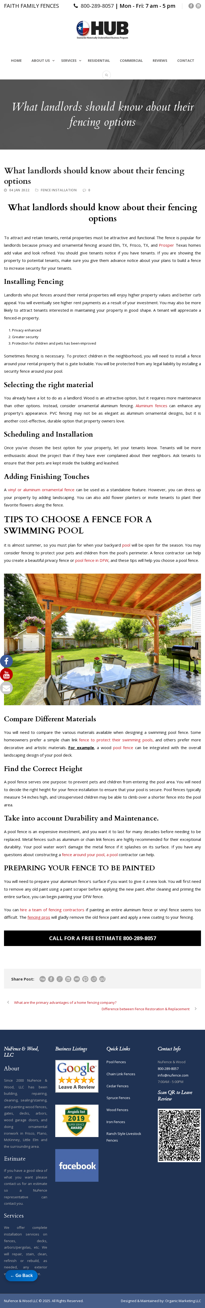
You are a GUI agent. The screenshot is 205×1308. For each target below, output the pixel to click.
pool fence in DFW (91, 560)
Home (16, 60)
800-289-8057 (97, 5)
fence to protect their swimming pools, (116, 739)
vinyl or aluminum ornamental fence (41, 489)
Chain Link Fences (121, 1073)
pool (126, 545)
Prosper (166, 245)
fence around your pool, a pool (90, 854)
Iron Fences (116, 1121)
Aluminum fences (151, 405)
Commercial (131, 60)
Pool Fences (116, 1061)
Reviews (160, 60)
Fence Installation (59, 190)
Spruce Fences (118, 1097)
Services (69, 60)
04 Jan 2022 (19, 190)
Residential (99, 60)
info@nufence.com (173, 1075)
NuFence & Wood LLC (21, 1300)
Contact (185, 60)
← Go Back (21, 1275)
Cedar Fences (118, 1086)
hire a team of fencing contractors (52, 909)
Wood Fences (117, 1109)
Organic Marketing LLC (183, 1300)
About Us (40, 60)
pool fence (123, 747)
